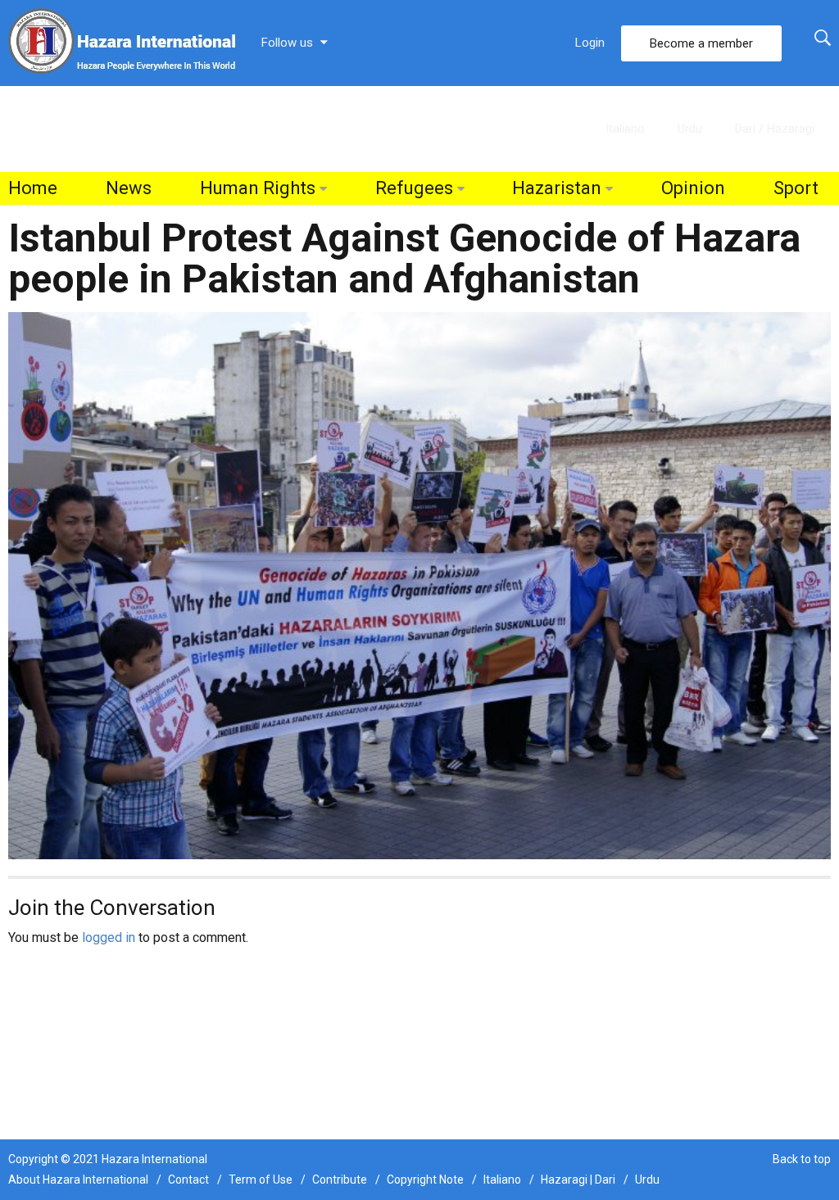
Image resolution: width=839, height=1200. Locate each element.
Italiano (625, 128)
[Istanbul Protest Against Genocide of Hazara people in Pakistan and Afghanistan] (419, 584)
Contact (188, 1179)
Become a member (701, 43)
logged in (108, 937)
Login (590, 42)
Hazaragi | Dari (578, 1179)
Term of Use (261, 1179)
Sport (796, 188)
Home (32, 188)
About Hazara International (78, 1179)
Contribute (339, 1179)
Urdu (690, 128)
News (129, 188)
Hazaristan (556, 188)
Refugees (414, 188)
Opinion (693, 188)
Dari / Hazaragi (774, 128)
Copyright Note (425, 1179)
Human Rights (257, 188)
